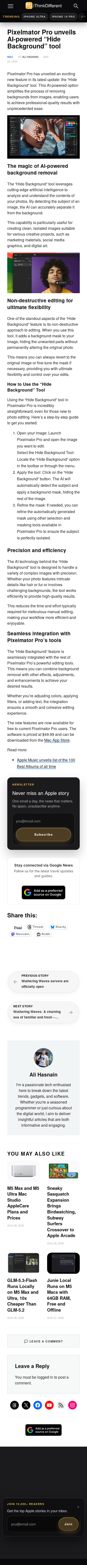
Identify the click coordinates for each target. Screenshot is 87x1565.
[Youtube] (49, 1405)
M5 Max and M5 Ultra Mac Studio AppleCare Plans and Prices (23, 1203)
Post (18, 927)
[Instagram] (72, 1405)
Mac (10, 57)
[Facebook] (37, 1405)
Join (68, 1524)
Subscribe (43, 834)
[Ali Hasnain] (43, 1057)
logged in (45, 1377)
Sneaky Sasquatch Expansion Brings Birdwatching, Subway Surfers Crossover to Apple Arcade (61, 1212)
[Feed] (61, 1405)
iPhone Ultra (35, 16)
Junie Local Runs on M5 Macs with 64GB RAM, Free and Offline (59, 1295)
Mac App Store (57, 740)
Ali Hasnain (30, 57)
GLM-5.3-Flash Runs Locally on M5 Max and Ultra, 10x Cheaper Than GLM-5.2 (22, 1295)
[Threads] (14, 1405)
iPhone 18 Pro (63, 16)
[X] (26, 1405)
